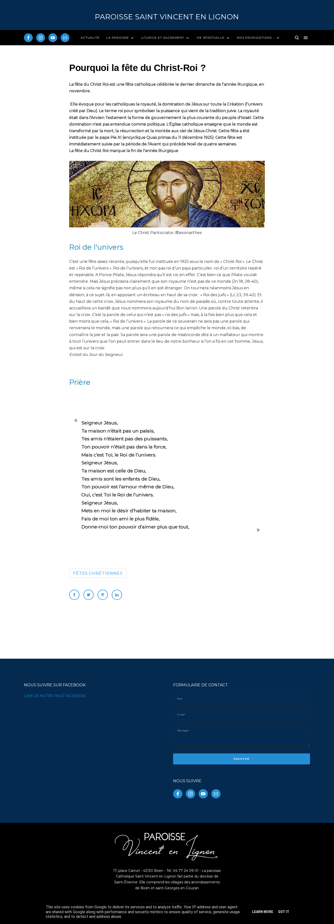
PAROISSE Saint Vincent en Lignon (167, 16)
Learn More (262, 912)
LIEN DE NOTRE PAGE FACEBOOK (55, 696)
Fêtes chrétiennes (97, 573)
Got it (283, 912)
